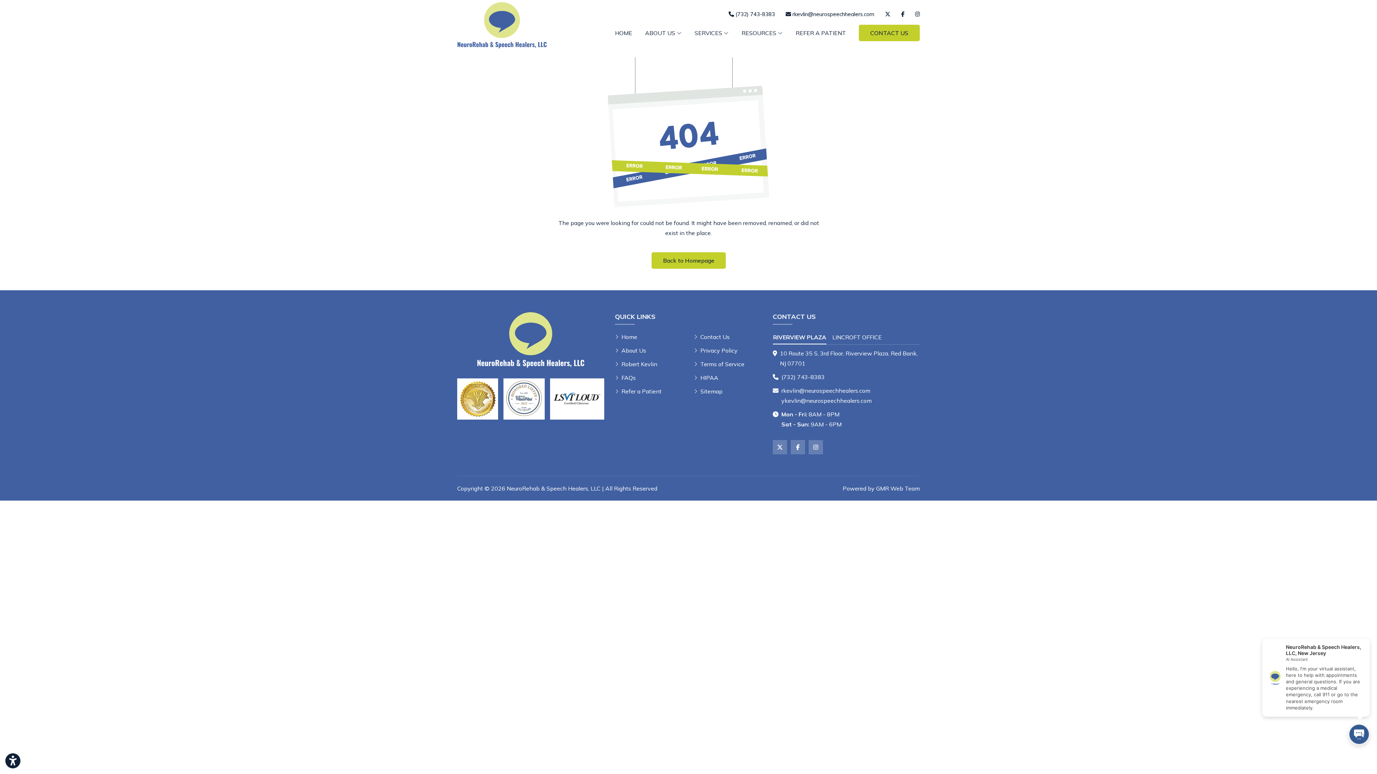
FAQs (628, 377)
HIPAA (709, 377)
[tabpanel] (846, 358)
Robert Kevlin (639, 364)
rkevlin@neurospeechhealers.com (825, 390)
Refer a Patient (821, 33)
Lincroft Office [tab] (857, 337)
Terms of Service (722, 364)
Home (623, 33)
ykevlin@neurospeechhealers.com (826, 400)
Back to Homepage (688, 260)
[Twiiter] (887, 14)
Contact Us (889, 33)
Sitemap (711, 391)
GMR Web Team (898, 488)
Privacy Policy (719, 350)
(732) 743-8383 (803, 377)
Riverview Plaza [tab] (799, 337)
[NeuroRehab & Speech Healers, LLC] (502, 24)
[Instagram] (917, 14)
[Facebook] (902, 14)
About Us (633, 350)
